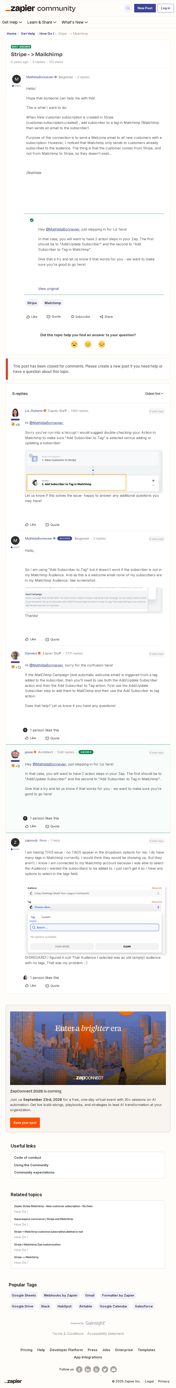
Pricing (26, 1350)
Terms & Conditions (68, 1333)
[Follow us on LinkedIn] (88, 1369)
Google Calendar (113, 1306)
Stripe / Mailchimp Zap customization (37, 1244)
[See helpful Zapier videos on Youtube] (113, 1369)
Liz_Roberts (34, 411)
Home (12, 34)
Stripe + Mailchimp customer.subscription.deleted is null (48, 1231)
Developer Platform (66, 1350)
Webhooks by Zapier (60, 1295)
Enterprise (124, 1350)
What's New (73, 22)
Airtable (85, 1306)
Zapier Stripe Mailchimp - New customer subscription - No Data (53, 1206)
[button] (145, 8)
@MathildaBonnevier (62, 229)
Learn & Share (39, 22)
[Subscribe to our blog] (96, 1369)
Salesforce (144, 1306)
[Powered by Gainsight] (88, 1324)
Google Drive (22, 1306)
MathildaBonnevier (39, 77)
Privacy (164, 1381)
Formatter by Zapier (118, 1295)
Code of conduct (27, 1157)
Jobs (106, 1350)
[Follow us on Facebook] (79, 1369)
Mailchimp (53, 303)
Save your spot (25, 1122)
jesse (29, 752)
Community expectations (34, 1172)
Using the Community (31, 1165)
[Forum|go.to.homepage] (42, 8)
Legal (149, 1381)
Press (92, 1350)
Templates (146, 1350)
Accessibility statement (105, 1333)
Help (41, 1350)
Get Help (10, 22)
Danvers (31, 653)
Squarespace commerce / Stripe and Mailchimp (43, 1219)
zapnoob (31, 840)
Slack (45, 1306)
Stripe (32, 303)
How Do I (46, 34)
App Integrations (88, 1357)
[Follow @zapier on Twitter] (105, 1369)
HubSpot (64, 1306)
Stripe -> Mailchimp (26, 1257)
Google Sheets (24, 1295)
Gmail (89, 1295)
